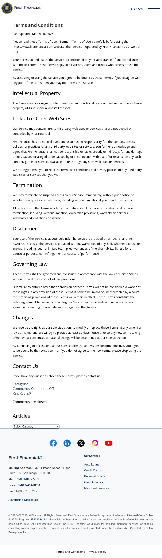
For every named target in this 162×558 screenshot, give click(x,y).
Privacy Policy (97, 551)
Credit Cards (92, 470)
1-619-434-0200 (29, 485)
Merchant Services (96, 488)
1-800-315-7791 (28, 479)
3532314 (36, 519)
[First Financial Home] (61, 8)
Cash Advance (93, 482)
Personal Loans (94, 476)
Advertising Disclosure (23, 499)
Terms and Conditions (38, 25)
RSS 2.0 (25, 393)
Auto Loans (91, 464)
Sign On (137, 8)
